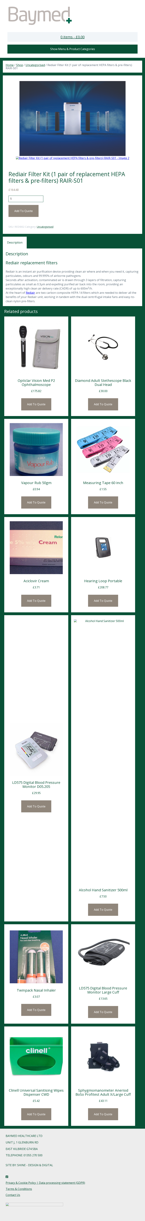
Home (10, 65)
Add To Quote (23, 211)
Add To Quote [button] (36, 404)
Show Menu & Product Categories (72, 49)
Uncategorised (35, 65)
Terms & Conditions (19, 1189)
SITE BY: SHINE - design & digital (29, 1165)
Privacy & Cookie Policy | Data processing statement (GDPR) (45, 1183)
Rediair (30, 293)
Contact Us (13, 1195)
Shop (19, 65)
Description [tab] (14, 242)
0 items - (72, 37)
